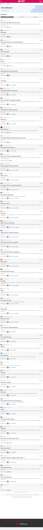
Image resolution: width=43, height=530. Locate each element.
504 (27, 494)
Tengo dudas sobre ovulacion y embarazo (9, 109)
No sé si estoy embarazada (6, 477)
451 (18, 494)
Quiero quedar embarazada (6, 147)
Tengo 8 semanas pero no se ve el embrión (9, 242)
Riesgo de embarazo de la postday (7, 222)
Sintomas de (3, 392)
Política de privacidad (19, 520)
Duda (2, 364)
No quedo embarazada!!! (5, 448)
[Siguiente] (41, 495)
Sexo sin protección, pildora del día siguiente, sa (10, 251)
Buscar (40, 14)
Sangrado (2, 346)
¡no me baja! (3, 372)
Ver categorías (3, 10)
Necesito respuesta (4, 355)
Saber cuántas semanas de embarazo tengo (9, 400)
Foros (4, 3)
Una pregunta (3, 80)
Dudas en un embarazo (5, 318)
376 (16, 494)
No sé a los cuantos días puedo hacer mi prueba (10, 22)
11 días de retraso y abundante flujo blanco (9, 327)
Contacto (24, 520)
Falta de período (4, 309)
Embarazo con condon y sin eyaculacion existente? (11, 156)
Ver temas (7, 10)
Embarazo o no (4, 119)
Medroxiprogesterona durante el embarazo (9, 71)
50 (9, 494)
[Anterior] (2, 495)
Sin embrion (3, 213)
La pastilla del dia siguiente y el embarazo (9, 90)
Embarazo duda (4, 261)
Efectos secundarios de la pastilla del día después (11, 100)
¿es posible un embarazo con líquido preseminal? (10, 457)
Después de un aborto (5, 203)
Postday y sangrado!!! (5, 51)
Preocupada (3, 281)
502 (22, 494)
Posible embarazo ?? (5, 129)
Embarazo (8, 3)
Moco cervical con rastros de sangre (8, 438)
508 (36, 494)
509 (38, 494)
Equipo (6, 520)
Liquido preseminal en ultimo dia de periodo (9, 165)
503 (24, 494)
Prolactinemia (3, 32)
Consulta (2, 61)
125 (11, 494)
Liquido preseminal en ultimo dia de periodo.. (10, 232)
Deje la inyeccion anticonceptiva (7, 194)
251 (13, 494)
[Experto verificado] (15, 150)
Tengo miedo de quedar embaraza (7, 419)
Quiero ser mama (4, 175)
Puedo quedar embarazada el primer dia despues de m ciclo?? (13, 137)
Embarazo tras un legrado (6, 382)
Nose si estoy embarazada (6, 337)
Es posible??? (3, 428)
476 (20, 494)
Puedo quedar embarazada (6, 467)
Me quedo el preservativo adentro (7, 271)
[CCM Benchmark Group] (21, 524)
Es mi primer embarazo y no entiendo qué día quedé (11, 185)
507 (33, 494)
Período (2, 290)
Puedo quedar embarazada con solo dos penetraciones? (12, 42)
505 (29, 494)
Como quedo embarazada (6, 300)
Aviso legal (29, 520)
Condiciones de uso (11, 520)
